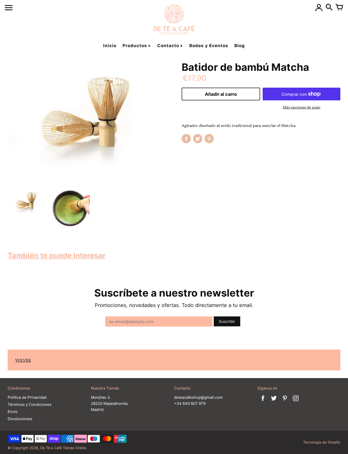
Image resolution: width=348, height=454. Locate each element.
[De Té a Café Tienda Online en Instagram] (295, 401)
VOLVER (23, 360)
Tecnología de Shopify (321, 442)
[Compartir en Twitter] (197, 138)
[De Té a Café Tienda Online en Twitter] (274, 401)
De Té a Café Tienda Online (63, 448)
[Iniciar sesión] (319, 7)
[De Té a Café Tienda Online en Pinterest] (284, 401)
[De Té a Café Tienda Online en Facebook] (263, 401)
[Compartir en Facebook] (186, 138)
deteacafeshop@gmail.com (198, 397)
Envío (13, 411)
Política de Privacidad (27, 397)
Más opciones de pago (301, 107)
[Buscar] (329, 7)
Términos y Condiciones (29, 404)
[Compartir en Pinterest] (209, 138)
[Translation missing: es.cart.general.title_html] (339, 7)
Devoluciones (20, 418)
